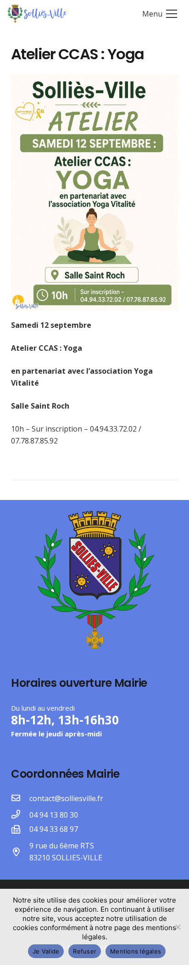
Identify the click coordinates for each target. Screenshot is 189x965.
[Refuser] (177, 926)
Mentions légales (135, 951)
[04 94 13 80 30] (20, 815)
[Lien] (37, 14)
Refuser (84, 951)
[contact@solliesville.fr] (20, 798)
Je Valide (46, 951)
